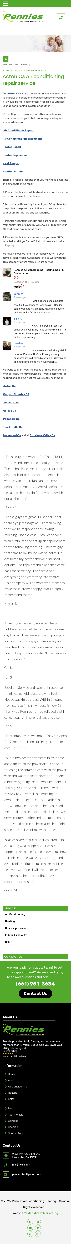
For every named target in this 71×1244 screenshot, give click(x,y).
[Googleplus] (38, 1234)
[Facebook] (30, 1221)
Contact (13, 1120)
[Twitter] (38, 1228)
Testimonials (15, 1114)
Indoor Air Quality (16, 935)
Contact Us (35, 993)
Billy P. (18, 318)
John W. (18, 293)
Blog (10, 1108)
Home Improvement (16, 928)
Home (11, 1074)
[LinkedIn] (30, 1234)
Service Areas (16, 1133)
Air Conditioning (15, 914)
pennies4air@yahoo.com (26, 1174)
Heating (10, 921)
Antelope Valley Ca (42, 435)
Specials (13, 1127)
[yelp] (38, 1221)
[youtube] (30, 1228)
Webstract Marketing (43, 1213)
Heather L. (20, 343)
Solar (8, 942)
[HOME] (5, 59)
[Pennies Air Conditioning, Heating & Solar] (23, 17)
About (12, 1080)
